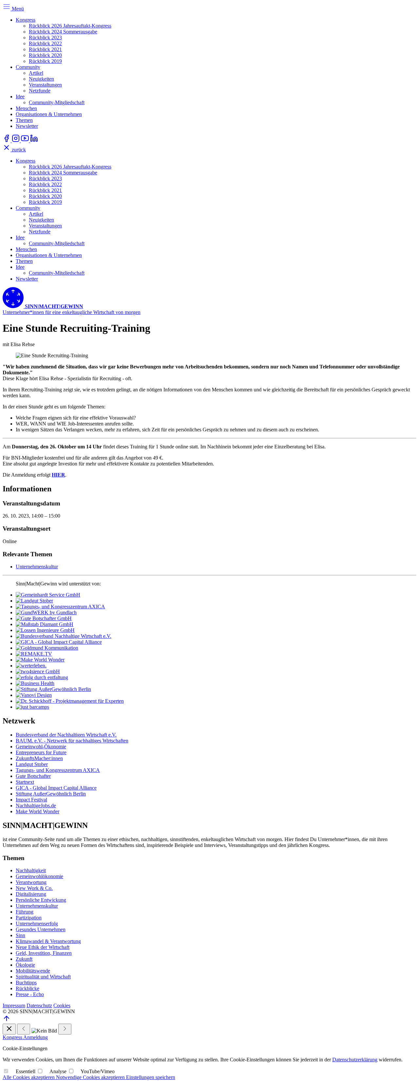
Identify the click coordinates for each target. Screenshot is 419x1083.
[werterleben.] (31, 665)
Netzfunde (39, 90)
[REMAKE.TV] (34, 654)
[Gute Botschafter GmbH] (44, 618)
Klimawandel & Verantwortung (48, 941)
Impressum (14, 1005)
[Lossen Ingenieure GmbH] (45, 630)
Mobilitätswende (33, 971)
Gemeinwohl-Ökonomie (41, 746)
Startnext (25, 782)
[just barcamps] (32, 707)
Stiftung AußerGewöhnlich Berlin (51, 794)
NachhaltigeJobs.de (36, 805)
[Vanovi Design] (34, 695)
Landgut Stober (32, 764)
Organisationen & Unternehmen (49, 114)
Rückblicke (27, 988)
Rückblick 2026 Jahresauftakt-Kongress (70, 26)
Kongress (25, 20)
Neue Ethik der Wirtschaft (42, 947)
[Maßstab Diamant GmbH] (44, 624)
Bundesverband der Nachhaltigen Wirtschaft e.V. (66, 735)
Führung (24, 912)
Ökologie (25, 965)
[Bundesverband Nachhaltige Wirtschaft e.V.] (63, 636)
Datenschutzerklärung (354, 1059)
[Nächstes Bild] (64, 1029)
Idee (20, 96)
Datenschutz (39, 1005)
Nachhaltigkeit (31, 870)
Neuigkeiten (41, 79)
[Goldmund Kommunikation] (47, 648)
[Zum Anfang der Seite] (6, 1020)
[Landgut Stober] (34, 600)
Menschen (26, 108)
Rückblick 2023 (45, 37)
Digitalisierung (31, 894)
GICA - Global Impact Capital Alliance (56, 788)
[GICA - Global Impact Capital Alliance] (59, 642)
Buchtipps (26, 982)
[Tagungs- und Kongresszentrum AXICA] (60, 606)
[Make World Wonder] (40, 659)
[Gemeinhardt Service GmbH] (48, 595)
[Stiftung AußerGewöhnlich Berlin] (53, 689)
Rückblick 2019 (45, 61)
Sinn (20, 935)
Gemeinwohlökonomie (39, 876)
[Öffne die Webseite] (7, 140)
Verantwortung (31, 882)
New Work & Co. (34, 888)
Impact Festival (31, 799)
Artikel (36, 73)
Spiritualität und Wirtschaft (43, 976)
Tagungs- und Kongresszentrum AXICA (58, 770)
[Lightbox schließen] (9, 1029)
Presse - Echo (30, 994)
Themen (24, 120)
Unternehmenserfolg (37, 923)
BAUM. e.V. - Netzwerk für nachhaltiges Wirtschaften (72, 740)
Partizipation (29, 917)
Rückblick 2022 (45, 43)
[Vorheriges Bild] (23, 1029)
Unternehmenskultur (37, 566)
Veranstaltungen (45, 85)
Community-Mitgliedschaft (56, 102)
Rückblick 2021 (45, 49)
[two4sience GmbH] (38, 671)
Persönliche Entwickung (41, 900)
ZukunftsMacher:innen (39, 758)
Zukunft (24, 959)
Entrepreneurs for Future (41, 752)
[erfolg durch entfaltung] (42, 677)
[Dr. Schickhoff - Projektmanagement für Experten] (70, 701)
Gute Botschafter (33, 776)
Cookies (61, 1005)
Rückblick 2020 (45, 55)
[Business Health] (35, 683)
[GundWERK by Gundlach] (46, 612)
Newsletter (27, 126)
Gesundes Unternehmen (40, 929)
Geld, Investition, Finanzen (44, 953)
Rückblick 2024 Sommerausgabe (63, 31)
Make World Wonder (37, 811)
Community (28, 67)
